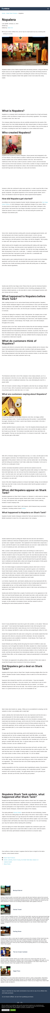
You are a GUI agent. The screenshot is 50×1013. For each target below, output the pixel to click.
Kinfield (24, 508)
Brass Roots (7, 864)
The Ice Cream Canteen (20, 952)
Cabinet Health (8, 862)
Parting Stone (17, 931)
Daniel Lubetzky (8, 859)
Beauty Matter (17, 812)
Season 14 (35, 859)
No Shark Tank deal (26, 859)
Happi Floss (16, 971)
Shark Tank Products (11, 13)
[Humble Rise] (6, 8)
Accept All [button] (13, 1010)
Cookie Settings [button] (5, 1010)
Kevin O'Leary (17, 859)
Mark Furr (10, 27)
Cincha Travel (17, 909)
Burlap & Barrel (17, 890)
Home (3, 13)
